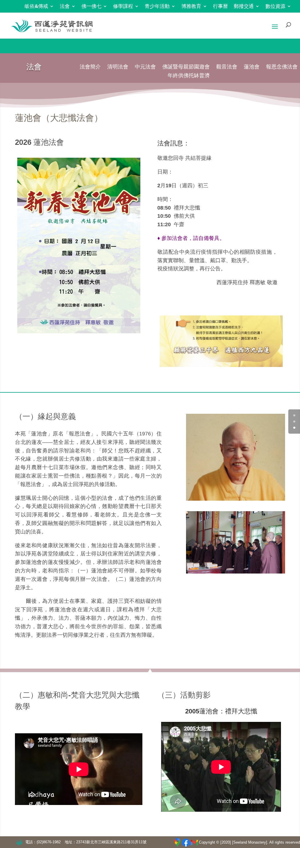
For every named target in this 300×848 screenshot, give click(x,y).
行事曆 (220, 6)
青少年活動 (157, 6)
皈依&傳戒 (36, 6)
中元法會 (145, 67)
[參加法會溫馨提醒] (221, 341)
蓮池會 (252, 67)
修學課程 (123, 6)
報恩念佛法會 (282, 67)
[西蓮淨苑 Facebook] (186, 843)
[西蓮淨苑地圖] (177, 842)
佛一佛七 (91, 6)
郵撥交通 (244, 6)
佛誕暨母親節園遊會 (186, 67)
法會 (65, 6)
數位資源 (275, 6)
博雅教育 (191, 6)
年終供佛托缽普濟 (189, 75)
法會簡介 (90, 67)
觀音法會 (226, 67)
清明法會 (117, 67)
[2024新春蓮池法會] (78, 245)
